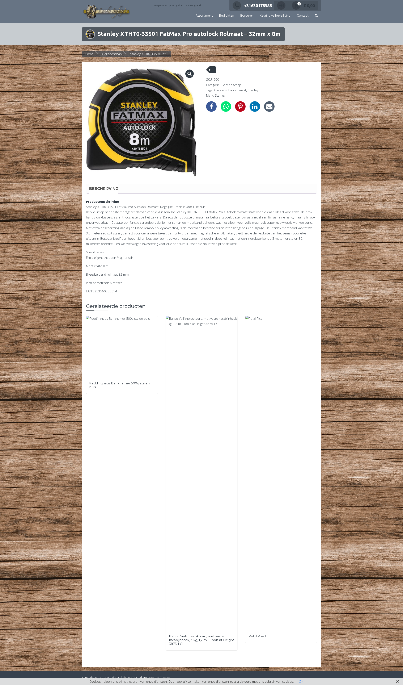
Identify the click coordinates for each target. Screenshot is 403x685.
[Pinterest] (240, 106)
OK (301, 681)
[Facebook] (211, 106)
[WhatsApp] (226, 106)
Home (89, 54)
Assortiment (204, 15)
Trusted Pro (139, 677)
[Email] (269, 106)
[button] (316, 16)
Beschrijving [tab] (103, 188)
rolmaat (240, 90)
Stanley (253, 90)
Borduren (247, 15)
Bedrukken (226, 15)
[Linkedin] (255, 106)
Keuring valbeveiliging (275, 15)
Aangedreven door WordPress (101, 677)
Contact (303, 15)
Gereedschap (112, 54)
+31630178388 (258, 5)
